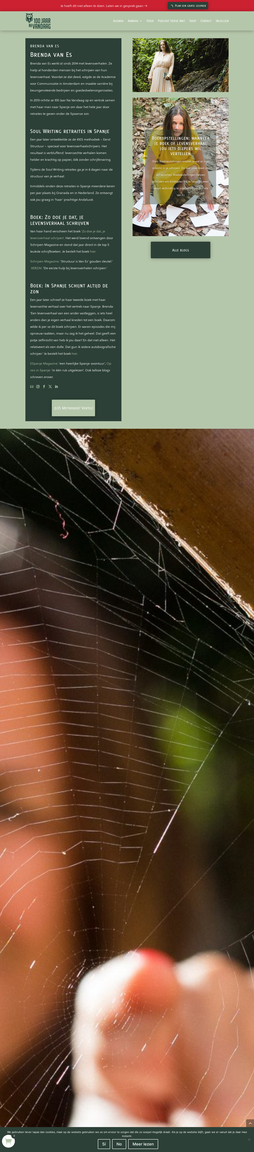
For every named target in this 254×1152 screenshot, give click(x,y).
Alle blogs (180, 250)
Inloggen (222, 21)
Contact (206, 21)
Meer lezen (143, 1144)
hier (92, 251)
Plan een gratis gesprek (190, 5)
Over (150, 21)
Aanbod (133, 21)
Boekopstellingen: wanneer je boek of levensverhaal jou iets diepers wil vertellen (181, 145)
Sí (104, 1144)
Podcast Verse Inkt (171, 21)
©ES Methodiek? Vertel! (73, 408)
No (119, 1144)
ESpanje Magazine (44, 363)
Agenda (118, 21)
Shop (192, 21)
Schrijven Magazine (44, 261)
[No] (249, 1140)
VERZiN (36, 268)
